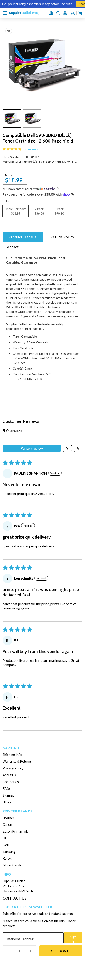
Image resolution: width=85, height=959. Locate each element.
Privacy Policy (13, 768)
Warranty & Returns (17, 761)
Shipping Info (12, 754)
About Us (9, 775)
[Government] (51, 13)
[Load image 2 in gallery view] (32, 118)
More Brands (12, 865)
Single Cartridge (16, 211)
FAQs (7, 788)
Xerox (7, 858)
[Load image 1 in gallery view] (12, 118)
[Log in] (65, 13)
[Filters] (67, 448)
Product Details (22, 237)
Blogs (7, 802)
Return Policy (62, 237)
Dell (6, 845)
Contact (12, 247)
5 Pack (59, 211)
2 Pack (39, 211)
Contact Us (11, 782)
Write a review (32, 448)
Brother (8, 818)
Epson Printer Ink (15, 831)
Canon (7, 824)
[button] (5, 13)
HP (5, 838)
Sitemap (8, 795)
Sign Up (73, 939)
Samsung (9, 852)
